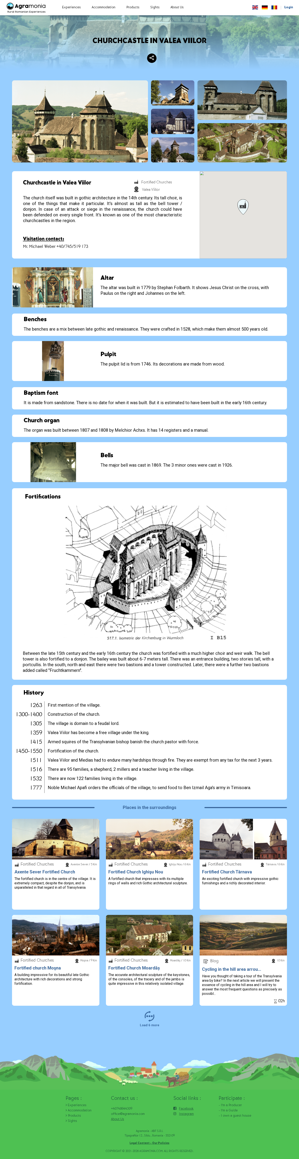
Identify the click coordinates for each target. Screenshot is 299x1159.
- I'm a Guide (228, 1110)
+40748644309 (121, 1109)
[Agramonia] (26, 8)
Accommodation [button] (103, 7)
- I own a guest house (235, 1116)
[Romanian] (274, 7)
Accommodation (79, 1110)
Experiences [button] (71, 7)
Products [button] (132, 7)
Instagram (186, 1114)
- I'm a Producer (230, 1105)
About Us (117, 1119)
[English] (255, 7)
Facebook (186, 1109)
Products (74, 1116)
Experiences (76, 1105)
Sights (72, 1121)
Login (288, 7)
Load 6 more (149, 1025)
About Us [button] (177, 7)
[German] (265, 7)
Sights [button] (155, 7)
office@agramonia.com (128, 1114)
